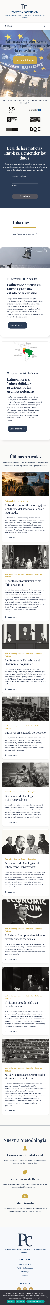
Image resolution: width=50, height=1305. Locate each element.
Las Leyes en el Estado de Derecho (25, 732)
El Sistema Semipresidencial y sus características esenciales (25, 937)
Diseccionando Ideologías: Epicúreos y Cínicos (20, 797)
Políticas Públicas (12, 501)
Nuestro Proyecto (25, 1264)
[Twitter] (19, 1289)
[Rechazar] (47, 1298)
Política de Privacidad (25, 1268)
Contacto (25, 1275)
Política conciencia (25, 12)
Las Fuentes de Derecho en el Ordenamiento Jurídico (22, 662)
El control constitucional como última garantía (23, 582)
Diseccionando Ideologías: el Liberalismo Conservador (22, 865)
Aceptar (11, 1301)
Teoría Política (11, 792)
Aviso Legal (25, 1271)
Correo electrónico (19, 176)
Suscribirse (25, 196)
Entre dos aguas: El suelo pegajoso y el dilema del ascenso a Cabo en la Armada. (25, 508)
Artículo (24, 501)
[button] (44, 26)
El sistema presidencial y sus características (21, 1004)
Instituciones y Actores (14, 574)
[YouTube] (31, 1289)
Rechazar (20, 1301)
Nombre (14, 185)
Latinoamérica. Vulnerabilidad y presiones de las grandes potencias (20, 385)
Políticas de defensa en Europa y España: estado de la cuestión (24, 289)
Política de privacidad (35, 1301)
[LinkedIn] (25, 1289)
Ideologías (31, 792)
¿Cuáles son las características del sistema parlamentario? (25, 1076)
